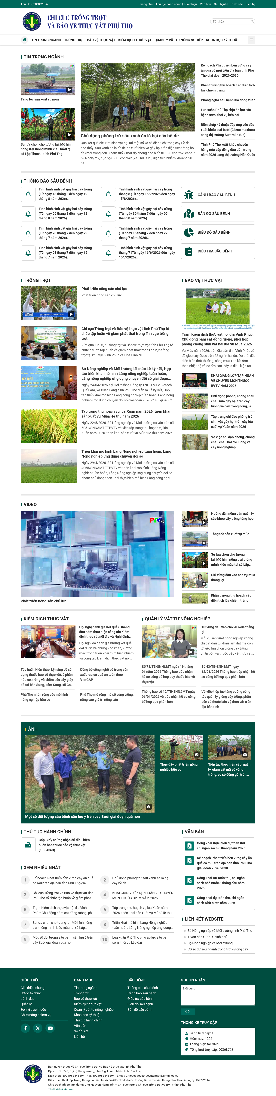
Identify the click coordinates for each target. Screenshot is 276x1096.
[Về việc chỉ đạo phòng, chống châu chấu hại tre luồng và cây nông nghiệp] (195, 442)
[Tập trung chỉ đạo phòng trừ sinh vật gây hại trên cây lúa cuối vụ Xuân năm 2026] (195, 422)
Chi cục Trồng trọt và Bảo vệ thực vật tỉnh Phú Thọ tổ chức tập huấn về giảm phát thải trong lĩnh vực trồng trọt (125, 333)
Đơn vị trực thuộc (33, 1009)
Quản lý (26, 1004)
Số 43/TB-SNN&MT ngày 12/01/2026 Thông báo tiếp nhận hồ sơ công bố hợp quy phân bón (228, 672)
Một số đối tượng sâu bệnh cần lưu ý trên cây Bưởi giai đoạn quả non (82, 816)
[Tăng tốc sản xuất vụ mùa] (48, 79)
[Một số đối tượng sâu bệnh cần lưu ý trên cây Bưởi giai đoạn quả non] (90, 773)
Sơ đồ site (236, 4)
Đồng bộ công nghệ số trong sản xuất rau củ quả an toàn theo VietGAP (104, 675)
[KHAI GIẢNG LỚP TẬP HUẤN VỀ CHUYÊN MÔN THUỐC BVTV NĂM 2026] (195, 381)
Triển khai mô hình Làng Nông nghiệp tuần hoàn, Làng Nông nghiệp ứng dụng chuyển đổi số (141, 928)
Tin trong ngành (44, 57)
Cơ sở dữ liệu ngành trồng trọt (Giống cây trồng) (218, 951)
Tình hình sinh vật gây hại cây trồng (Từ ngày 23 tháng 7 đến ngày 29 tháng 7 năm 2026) (65, 233)
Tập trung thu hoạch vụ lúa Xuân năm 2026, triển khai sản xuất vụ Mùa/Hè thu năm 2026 (142, 913)
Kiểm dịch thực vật (46, 619)
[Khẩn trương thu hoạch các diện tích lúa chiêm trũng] (195, 601)
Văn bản (205, 4)
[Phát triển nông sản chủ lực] (49, 303)
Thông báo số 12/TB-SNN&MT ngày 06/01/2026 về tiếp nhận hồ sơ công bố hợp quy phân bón (168, 697)
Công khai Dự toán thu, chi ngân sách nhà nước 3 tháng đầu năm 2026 (221, 883)
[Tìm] (252, 22)
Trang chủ (146, 4)
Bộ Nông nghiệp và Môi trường (210, 943)
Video (30, 504)
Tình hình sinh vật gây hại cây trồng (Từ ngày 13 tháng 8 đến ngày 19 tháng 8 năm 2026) (65, 194)
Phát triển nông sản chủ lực (104, 288)
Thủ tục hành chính (168, 4)
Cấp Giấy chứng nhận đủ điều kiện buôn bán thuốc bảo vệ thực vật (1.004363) (64, 845)
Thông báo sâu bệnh (48, 181)
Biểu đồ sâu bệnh (140, 1004)
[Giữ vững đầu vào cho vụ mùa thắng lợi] (195, 580)
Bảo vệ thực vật (204, 280)
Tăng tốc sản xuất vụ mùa (40, 99)
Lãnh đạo (28, 999)
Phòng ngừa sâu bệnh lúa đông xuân (228, 100)
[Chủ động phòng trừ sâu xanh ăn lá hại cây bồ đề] (138, 97)
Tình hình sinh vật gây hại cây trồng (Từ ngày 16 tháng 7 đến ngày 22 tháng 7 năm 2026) (145, 233)
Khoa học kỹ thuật (87, 1015)
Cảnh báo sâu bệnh (141, 993)
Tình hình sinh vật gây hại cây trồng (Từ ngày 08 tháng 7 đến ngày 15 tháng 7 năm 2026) (65, 252)
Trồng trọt (37, 280)
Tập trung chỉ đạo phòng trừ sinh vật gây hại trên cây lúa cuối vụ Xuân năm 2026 (232, 422)
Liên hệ (250, 4)
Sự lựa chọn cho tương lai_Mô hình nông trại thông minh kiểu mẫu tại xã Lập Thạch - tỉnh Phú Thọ (46, 149)
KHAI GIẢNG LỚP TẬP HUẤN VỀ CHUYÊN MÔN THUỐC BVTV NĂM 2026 (232, 381)
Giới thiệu (190, 4)
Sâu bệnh (220, 4)
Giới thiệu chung (32, 988)
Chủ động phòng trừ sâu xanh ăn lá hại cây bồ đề (130, 135)
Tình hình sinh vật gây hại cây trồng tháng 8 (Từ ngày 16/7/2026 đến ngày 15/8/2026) (147, 194)
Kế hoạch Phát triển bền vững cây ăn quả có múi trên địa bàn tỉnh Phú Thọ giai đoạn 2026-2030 (227, 70)
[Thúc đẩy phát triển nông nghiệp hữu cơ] (181, 747)
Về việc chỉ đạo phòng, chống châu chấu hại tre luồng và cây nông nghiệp (233, 442)
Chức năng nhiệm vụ (36, 1015)
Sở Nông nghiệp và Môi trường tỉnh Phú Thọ (220, 931)
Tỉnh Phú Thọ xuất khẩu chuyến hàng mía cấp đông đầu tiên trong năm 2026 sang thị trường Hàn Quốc (228, 150)
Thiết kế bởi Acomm (61, 1089)
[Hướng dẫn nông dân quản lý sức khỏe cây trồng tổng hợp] (195, 519)
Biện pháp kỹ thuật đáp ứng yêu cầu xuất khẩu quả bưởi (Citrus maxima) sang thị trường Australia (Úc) (228, 130)
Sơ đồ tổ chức (31, 993)
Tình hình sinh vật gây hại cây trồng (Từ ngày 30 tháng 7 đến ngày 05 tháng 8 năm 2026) (145, 213)
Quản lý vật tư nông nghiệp (177, 619)
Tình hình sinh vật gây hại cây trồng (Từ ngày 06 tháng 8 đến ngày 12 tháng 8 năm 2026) (65, 213)
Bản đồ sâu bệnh (139, 1009)
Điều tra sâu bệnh (140, 999)
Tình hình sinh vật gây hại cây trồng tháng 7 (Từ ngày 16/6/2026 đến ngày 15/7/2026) (147, 252)
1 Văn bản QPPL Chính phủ (207, 937)
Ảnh (33, 729)
